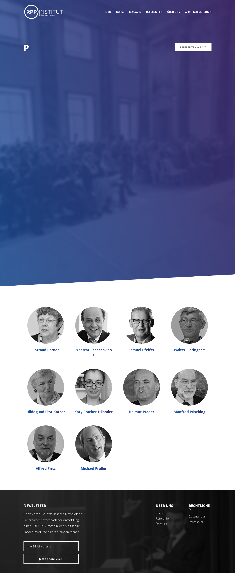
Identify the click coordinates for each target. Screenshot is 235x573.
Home (107, 12)
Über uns (173, 12)
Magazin (135, 12)
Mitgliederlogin (198, 12)
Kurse (120, 12)
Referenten (154, 12)
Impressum (196, 521)
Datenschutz (197, 516)
